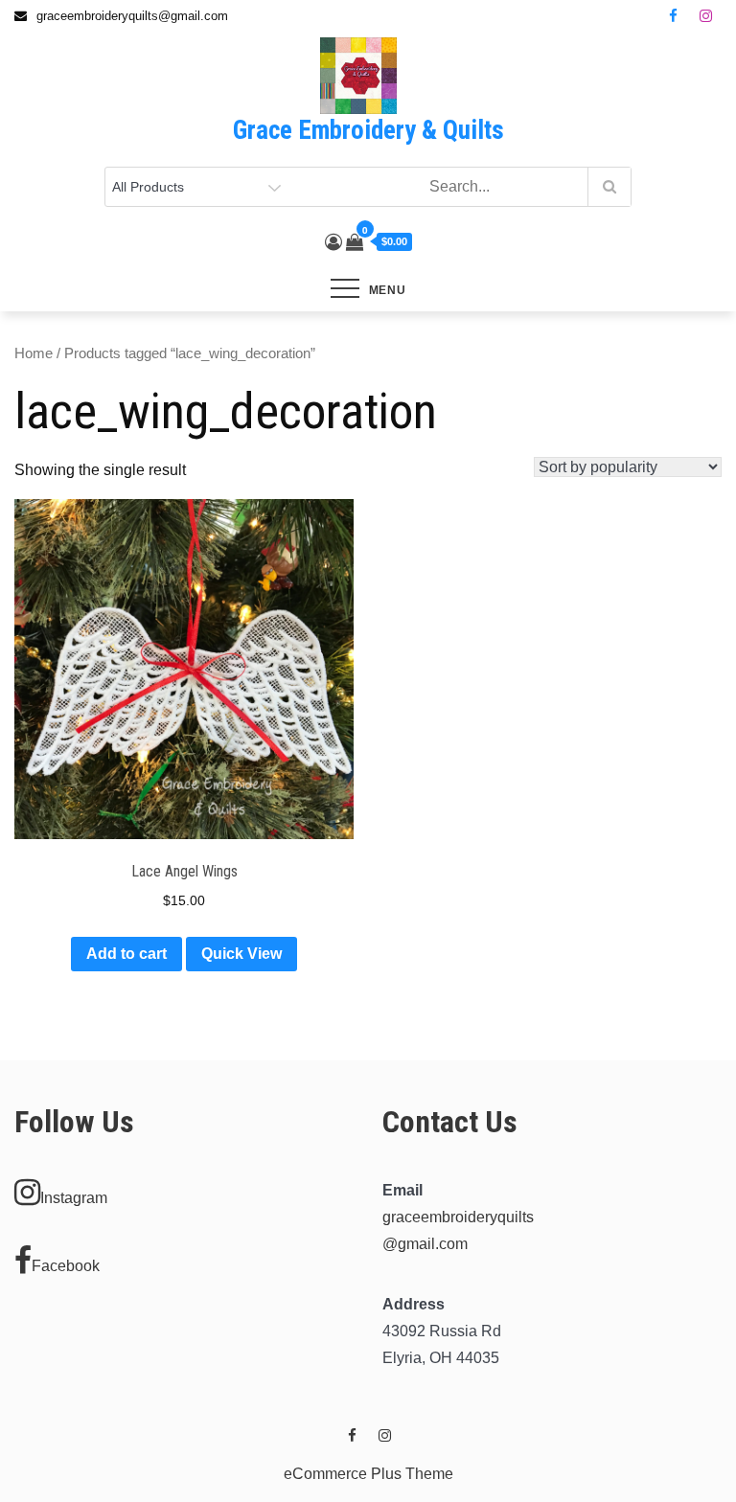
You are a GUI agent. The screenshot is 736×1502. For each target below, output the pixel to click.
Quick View (241, 953)
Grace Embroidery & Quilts (368, 130)
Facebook (66, 1266)
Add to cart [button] (126, 953)
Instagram (73, 1198)
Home (33, 353)
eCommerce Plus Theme (368, 1474)
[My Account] (333, 242)
